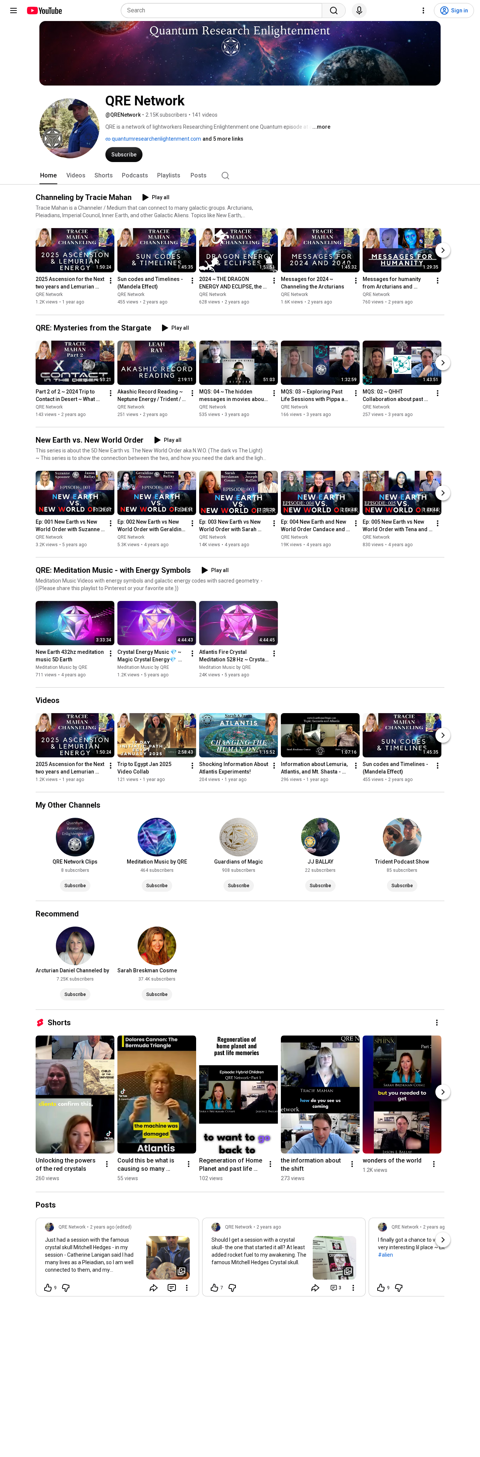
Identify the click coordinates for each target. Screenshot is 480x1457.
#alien (385, 1255)
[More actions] (110, 280)
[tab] (48, 176)
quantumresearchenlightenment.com (156, 139)
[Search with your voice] (359, 10)
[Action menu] (186, 1287)
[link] (117, 1259)
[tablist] (240, 176)
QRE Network (49, 294)
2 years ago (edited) (111, 1227)
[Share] (153, 1287)
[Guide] (13, 10)
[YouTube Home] (44, 10)
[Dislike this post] (66, 1288)
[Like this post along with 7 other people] (214, 1288)
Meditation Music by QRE (61, 667)
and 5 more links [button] (222, 139)
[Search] (334, 10)
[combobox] (223, 10)
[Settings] (423, 10)
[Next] (442, 250)
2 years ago (268, 1227)
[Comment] (171, 1287)
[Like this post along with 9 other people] (48, 1288)
